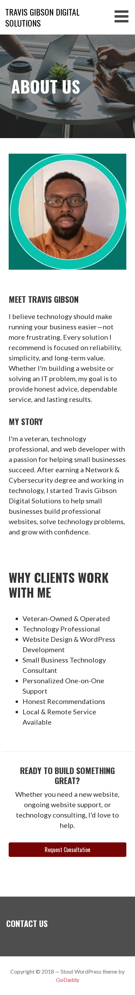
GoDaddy (67, 979)
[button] (124, 16)
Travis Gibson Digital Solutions (42, 17)
